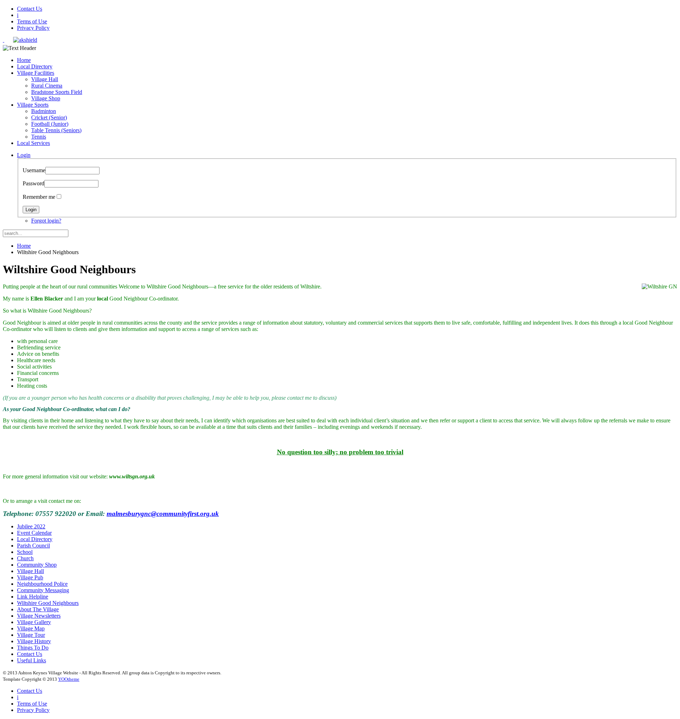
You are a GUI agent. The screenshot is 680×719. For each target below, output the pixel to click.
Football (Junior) (49, 124)
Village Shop (45, 98)
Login (23, 155)
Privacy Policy (33, 28)
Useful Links (31, 660)
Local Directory (34, 66)
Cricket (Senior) (49, 117)
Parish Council (33, 546)
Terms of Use (32, 21)
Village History (34, 641)
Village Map (31, 628)
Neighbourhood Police (42, 584)
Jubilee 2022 (31, 526)
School (25, 552)
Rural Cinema (46, 86)
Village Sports (33, 105)
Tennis (38, 137)
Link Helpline (32, 597)
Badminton (43, 111)
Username (34, 170)
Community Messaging (43, 590)
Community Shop (37, 565)
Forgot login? (46, 221)
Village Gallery (34, 622)
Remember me (39, 197)
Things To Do (33, 648)
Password (33, 183)
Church (25, 558)
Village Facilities (35, 73)
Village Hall (44, 79)
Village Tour (31, 635)
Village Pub (30, 577)
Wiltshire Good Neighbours (48, 603)
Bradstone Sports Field (56, 92)
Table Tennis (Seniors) (56, 130)
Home (24, 60)
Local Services (33, 143)
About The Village (38, 609)
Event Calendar (34, 533)
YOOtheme (68, 679)
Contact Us (29, 9)
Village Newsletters (39, 616)
